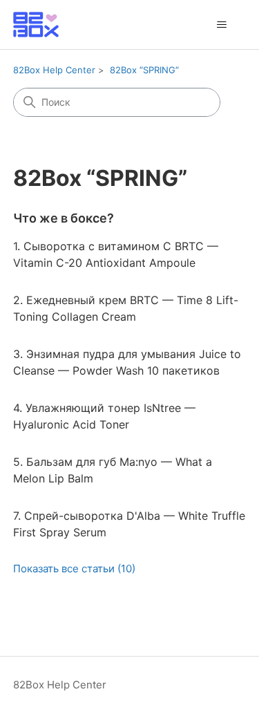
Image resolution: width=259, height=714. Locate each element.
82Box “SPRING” (144, 69)
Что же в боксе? (63, 218)
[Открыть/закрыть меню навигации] (221, 25)
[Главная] (36, 24)
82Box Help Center (54, 69)
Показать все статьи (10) (74, 568)
